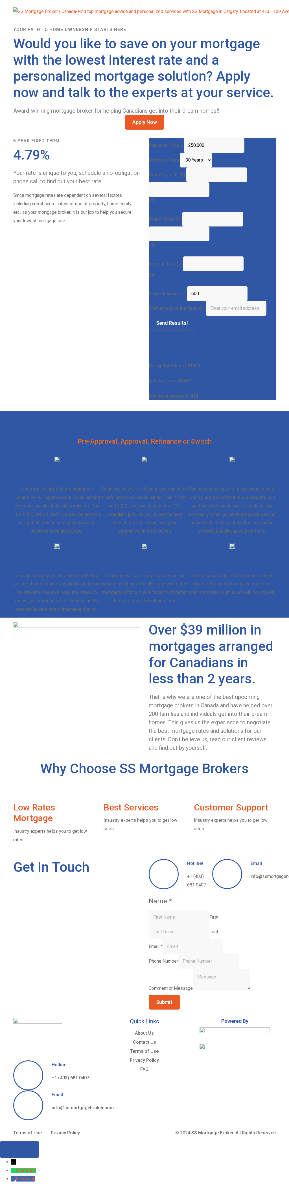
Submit (164, 1002)
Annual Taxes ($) (165, 219)
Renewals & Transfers (57, 562)
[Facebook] (13, 1179)
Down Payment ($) (167, 174)
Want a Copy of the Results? (177, 308)
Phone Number (163, 961)
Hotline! (195, 863)
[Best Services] (111, 792)
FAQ (144, 1069)
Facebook (25, 1179)
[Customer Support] (201, 792)
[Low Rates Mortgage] (20, 792)
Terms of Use (144, 1051)
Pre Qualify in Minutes (57, 476)
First (213, 917)
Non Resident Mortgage (232, 562)
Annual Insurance (165, 293)
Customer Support (231, 807)
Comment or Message (171, 988)
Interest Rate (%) (165, 264)
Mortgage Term (164, 160)
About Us (144, 1033)
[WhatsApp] (13, 1170)
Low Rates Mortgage (34, 812)
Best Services (131, 807)
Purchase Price (164, 145)
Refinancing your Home (144, 562)
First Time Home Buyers (145, 476)
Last (213, 931)
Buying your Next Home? (232, 476)
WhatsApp (26, 1170)
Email (256, 863)
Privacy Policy (144, 1060)
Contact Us (144, 1042)
